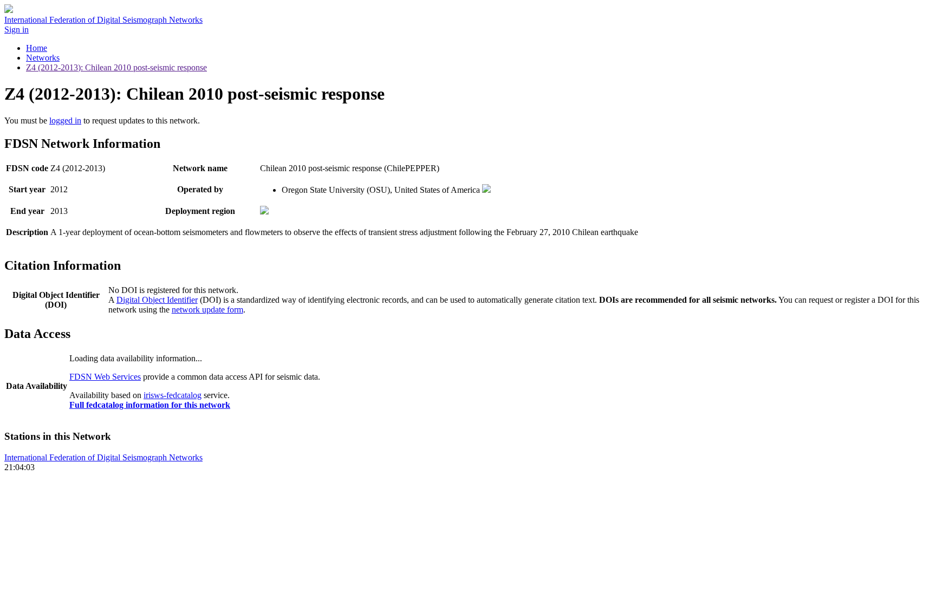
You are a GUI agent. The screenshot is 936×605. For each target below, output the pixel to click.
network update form (207, 309)
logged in (65, 120)
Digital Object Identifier (157, 299)
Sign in (16, 29)
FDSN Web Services (105, 376)
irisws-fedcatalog (173, 395)
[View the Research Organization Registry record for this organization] (486, 189)
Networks (43, 57)
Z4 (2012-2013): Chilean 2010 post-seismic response (116, 67)
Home (36, 48)
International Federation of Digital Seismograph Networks (103, 457)
